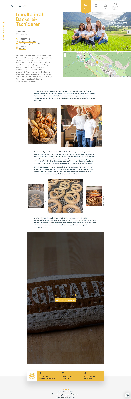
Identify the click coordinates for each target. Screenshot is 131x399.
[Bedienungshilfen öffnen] (127, 395)
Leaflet (124, 76)
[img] (97, 31)
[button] (65, 32)
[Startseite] (15, 6)
